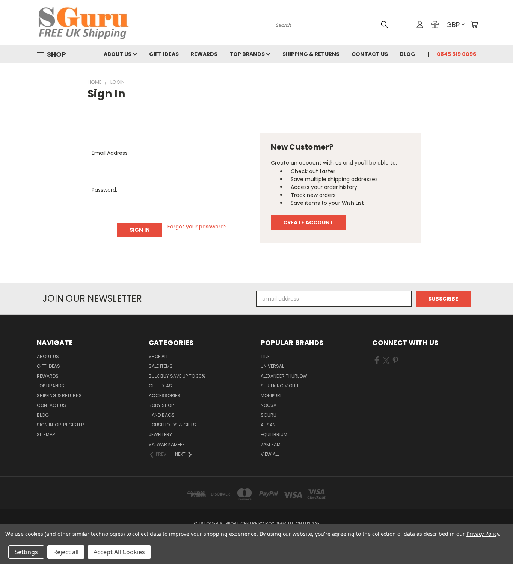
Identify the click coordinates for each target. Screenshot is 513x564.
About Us (118, 54)
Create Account (308, 222)
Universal (272, 366)
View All (270, 454)
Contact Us (370, 54)
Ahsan (268, 425)
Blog (407, 54)
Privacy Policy (482, 533)
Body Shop (161, 405)
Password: (104, 190)
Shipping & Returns (310, 54)
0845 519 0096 (456, 54)
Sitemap (46, 434)
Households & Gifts (172, 425)
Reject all (65, 552)
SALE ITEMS (161, 366)
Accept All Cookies (119, 552)
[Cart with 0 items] (474, 24)
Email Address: (110, 153)
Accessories (164, 395)
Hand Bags (162, 415)
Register (73, 425)
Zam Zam (271, 444)
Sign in (45, 425)
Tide (265, 356)
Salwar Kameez (167, 444)
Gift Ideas (164, 54)
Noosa (268, 405)
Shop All (158, 356)
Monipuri (271, 395)
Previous (493, 540)
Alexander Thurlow (284, 376)
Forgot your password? (197, 226)
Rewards (204, 54)
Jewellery (160, 434)
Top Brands (247, 54)
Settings (26, 552)
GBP (453, 24)
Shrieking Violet (280, 386)
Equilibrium (274, 434)
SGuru (268, 415)
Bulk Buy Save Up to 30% (177, 376)
